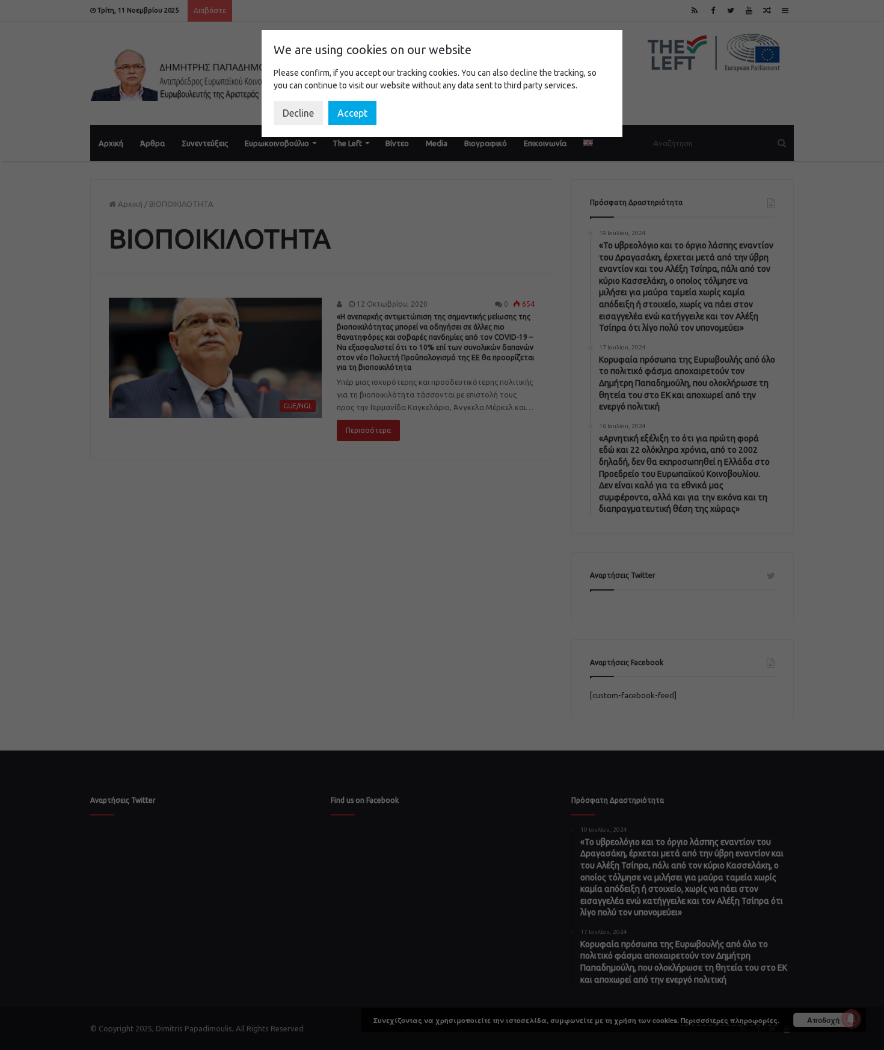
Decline (298, 113)
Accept (352, 113)
